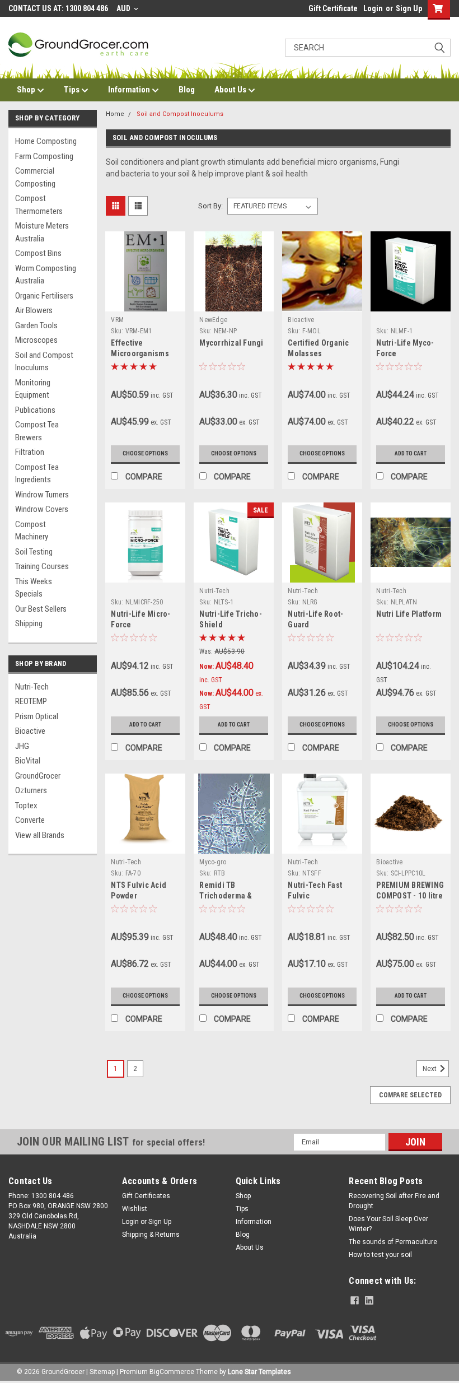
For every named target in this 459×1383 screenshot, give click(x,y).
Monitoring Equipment (32, 389)
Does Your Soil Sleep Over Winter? (388, 1224)
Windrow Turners (42, 495)
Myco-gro (212, 862)
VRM (117, 320)
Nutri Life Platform (409, 613)
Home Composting (46, 141)
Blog (187, 90)
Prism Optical (36, 716)
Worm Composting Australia (45, 274)
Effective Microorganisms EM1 (140, 353)
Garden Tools (36, 325)
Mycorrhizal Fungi (231, 342)
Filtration (29, 452)
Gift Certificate (333, 8)
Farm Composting (44, 156)
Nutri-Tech (32, 687)
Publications (35, 410)
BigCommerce (171, 1372)
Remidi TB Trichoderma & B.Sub (225, 896)
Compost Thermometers (39, 204)
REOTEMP (31, 701)
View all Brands (39, 835)
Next (430, 1069)
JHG (22, 746)
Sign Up (409, 8)
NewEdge (213, 320)
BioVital (27, 761)
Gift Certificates (146, 1196)
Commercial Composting (35, 177)
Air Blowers (34, 310)
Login (373, 8)
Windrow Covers (41, 509)
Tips (72, 90)
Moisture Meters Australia (42, 232)
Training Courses (42, 566)
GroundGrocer (37, 776)
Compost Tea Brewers (37, 431)
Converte (30, 820)
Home (115, 114)
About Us (231, 90)
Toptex (26, 805)
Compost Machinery (31, 530)
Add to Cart (411, 453)
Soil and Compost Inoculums (44, 361)
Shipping (29, 623)
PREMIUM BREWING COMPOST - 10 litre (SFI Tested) (410, 896)
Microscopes (36, 340)
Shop (27, 90)
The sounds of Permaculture (393, 1242)
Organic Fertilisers (44, 296)
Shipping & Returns (151, 1234)
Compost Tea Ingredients (37, 473)
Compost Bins (38, 253)
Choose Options (145, 453)
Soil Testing (34, 552)
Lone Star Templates (259, 1372)
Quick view (145, 303)
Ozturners (31, 790)
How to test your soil (380, 1255)
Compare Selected (410, 1095)
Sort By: (210, 206)
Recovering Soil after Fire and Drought (394, 1201)
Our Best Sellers (41, 609)
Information (130, 90)
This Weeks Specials (33, 587)
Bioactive (30, 731)
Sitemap (102, 1372)
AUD (124, 8)
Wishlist (134, 1209)
